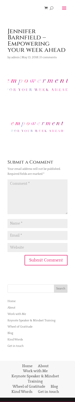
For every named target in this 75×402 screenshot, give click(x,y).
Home (12, 301)
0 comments (48, 57)
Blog (10, 333)
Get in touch (16, 346)
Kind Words (15, 339)
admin (15, 57)
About (11, 307)
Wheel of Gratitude (20, 326)
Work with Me (17, 314)
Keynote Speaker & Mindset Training (31, 320)
